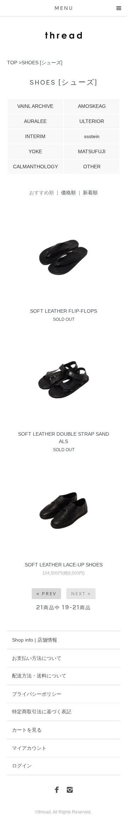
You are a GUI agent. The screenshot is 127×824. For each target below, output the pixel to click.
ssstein (91, 136)
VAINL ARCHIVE (35, 106)
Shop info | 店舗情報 (34, 640)
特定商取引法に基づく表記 (41, 711)
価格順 (68, 192)
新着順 (90, 192)
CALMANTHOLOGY (35, 166)
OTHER (92, 166)
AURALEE (35, 121)
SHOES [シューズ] (42, 62)
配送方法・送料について (39, 676)
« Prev (46, 594)
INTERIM (35, 136)
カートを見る (27, 730)
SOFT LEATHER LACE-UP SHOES (64, 564)
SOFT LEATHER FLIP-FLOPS (63, 311)
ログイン (22, 765)
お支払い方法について (36, 658)
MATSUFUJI (91, 151)
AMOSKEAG (92, 106)
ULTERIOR (91, 121)
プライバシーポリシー (36, 694)
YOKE (35, 151)
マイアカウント (29, 748)
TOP (12, 62)
